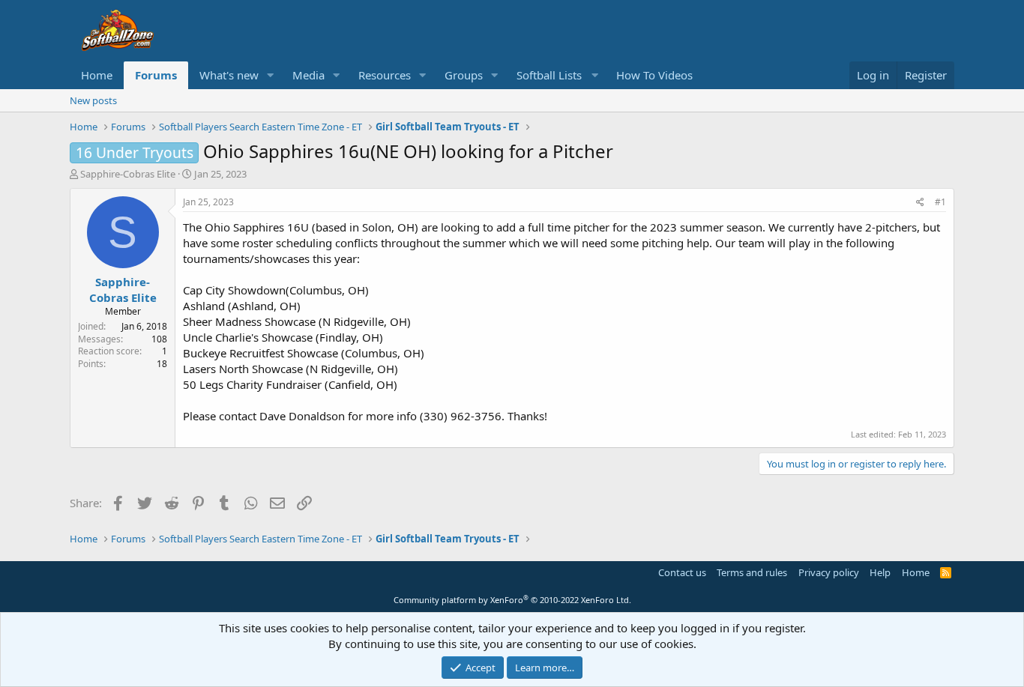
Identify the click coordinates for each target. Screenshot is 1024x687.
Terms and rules (752, 572)
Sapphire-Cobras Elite (127, 174)
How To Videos (654, 74)
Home (96, 74)
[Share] (920, 202)
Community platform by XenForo (512, 599)
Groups (464, 74)
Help (880, 572)
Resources (384, 74)
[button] (270, 75)
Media (308, 74)
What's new (229, 74)
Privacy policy (828, 572)
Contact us (682, 572)
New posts (93, 100)
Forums (156, 74)
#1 (940, 202)
